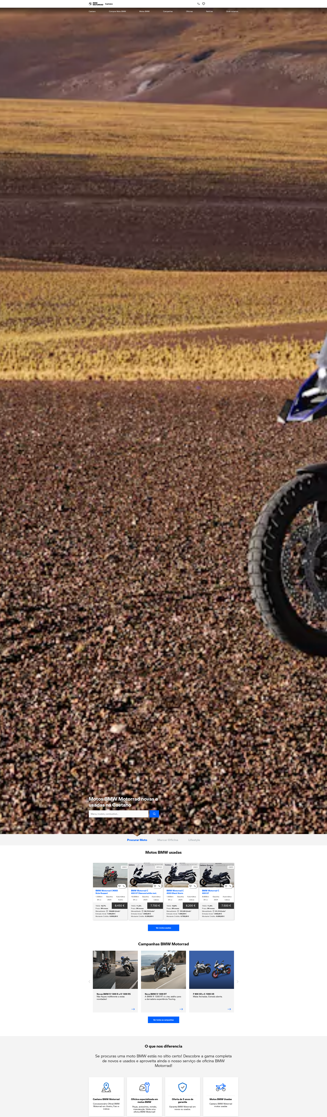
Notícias (209, 11)
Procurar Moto (137, 840)
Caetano (92, 11)
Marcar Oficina (167, 840)
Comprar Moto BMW (117, 11)
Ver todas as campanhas (163, 1019)
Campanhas (168, 11)
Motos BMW (144, 11)
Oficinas (189, 11)
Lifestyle (194, 840)
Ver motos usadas (163, 927)
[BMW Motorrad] (96, 3)
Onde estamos (232, 11)
